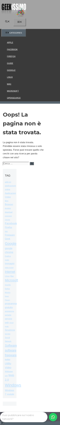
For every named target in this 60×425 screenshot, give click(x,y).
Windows (13, 385)
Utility (8, 363)
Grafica (8, 256)
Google (11, 70)
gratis (7, 260)
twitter (7, 359)
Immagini (9, 263)
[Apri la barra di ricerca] (7, 21)
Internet (10, 271)
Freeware (10, 235)
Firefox (11, 56)
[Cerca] (32, 163)
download (8, 212)
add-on (8, 182)
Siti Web (7, 334)
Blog (6, 201)
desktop (8, 208)
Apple (10, 42)
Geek (7, 239)
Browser (9, 204)
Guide (10, 63)
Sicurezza (10, 330)
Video (8, 367)
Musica (7, 292)
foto (6, 231)
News (7, 296)
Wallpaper (9, 371)
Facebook (12, 49)
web (6, 376)
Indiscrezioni (9, 267)
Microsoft (13, 91)
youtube (10, 394)
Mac (9, 84)
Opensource (14, 98)
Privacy (7, 300)
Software (11, 345)
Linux (10, 77)
